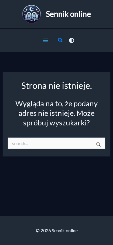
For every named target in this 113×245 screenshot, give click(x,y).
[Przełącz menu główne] (45, 40)
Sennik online (68, 14)
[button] (60, 40)
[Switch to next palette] (71, 40)
